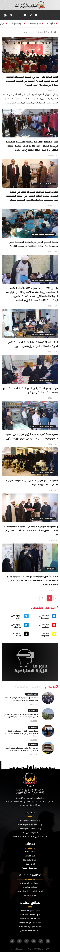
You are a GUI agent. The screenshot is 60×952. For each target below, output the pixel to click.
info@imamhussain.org (30, 820)
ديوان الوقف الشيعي (30, 887)
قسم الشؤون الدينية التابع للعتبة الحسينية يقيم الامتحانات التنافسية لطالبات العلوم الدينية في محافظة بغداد (32, 580)
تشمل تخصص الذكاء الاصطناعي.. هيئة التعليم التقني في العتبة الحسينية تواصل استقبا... (21, 733)
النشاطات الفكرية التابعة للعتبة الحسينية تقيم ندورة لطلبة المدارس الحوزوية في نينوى (33, 344)
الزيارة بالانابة (30, 852)
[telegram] (26, 941)
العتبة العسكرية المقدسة (30, 922)
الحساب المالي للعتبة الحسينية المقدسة (30, 836)
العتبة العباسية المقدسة (30, 927)
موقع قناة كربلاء (30, 895)
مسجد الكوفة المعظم (30, 931)
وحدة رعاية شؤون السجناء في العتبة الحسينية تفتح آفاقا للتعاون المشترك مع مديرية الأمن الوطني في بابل (31, 530)
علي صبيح (28, 32)
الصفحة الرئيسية (45, 32)
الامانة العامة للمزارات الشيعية (30, 891)
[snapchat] (19, 941)
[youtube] (25, 15)
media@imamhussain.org (30, 828)
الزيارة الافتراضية (30, 860)
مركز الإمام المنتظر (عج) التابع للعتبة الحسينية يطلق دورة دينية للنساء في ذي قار (30, 390)
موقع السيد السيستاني (30, 883)
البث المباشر (30, 856)
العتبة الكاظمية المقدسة (30, 914)
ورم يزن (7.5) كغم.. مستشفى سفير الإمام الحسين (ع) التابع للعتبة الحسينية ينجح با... (22, 749)
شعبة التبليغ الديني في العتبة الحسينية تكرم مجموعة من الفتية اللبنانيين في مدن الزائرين (33, 244)
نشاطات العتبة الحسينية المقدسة (43, 184)
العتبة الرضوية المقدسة (30, 918)
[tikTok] (12, 941)
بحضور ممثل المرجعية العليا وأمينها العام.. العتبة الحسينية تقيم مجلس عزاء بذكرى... (21, 699)
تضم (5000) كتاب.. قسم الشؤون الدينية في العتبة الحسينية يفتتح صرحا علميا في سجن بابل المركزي (31, 436)
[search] (11, 15)
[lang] (5, 15)
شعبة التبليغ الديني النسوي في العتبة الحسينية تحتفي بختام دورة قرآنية (32, 482)
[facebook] (35, 15)
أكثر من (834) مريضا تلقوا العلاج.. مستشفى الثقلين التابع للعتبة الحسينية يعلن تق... (21, 715)
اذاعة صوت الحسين (30, 868)
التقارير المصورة (32, 694)
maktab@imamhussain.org (30, 824)
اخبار (52, 69)
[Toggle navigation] (54, 15)
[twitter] (30, 15)
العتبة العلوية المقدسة (30, 910)
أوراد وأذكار (30, 864)
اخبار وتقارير (50, 133)
